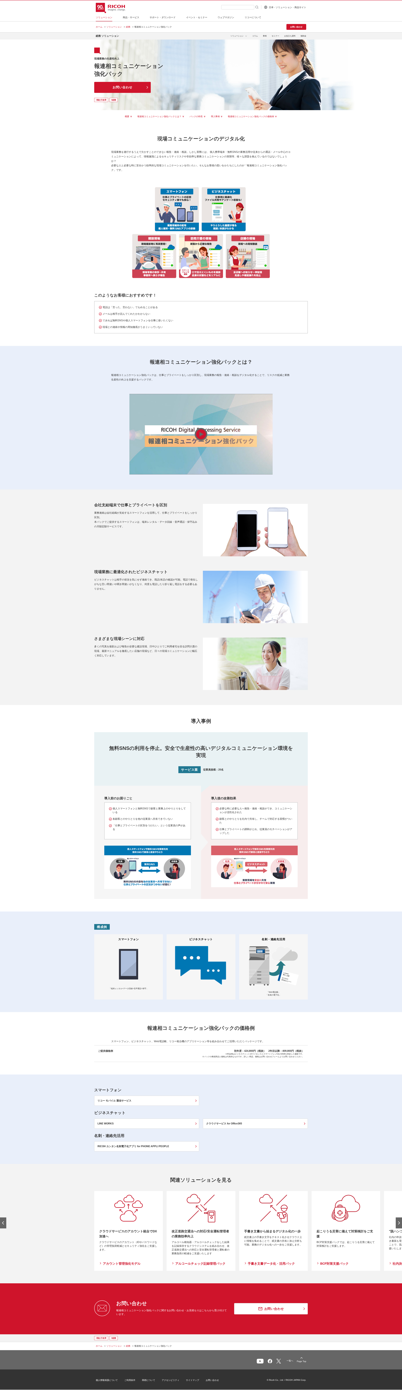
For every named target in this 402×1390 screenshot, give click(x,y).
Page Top (301, 1361)
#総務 (113, 100)
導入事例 (215, 116)
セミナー (275, 36)
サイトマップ (192, 1380)
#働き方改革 (101, 100)
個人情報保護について (107, 1380)
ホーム (99, 27)
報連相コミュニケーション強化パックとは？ (159, 116)
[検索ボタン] (256, 7)
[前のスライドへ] (3, 1222)
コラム (255, 36)
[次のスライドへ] (399, 1222)
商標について (148, 1380)
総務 (128, 27)
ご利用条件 (129, 1380)
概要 (127, 116)
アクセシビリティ (170, 1380)
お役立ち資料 (290, 36)
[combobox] (237, 7)
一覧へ (290, 1360)
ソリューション (114, 27)
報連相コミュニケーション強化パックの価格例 (251, 116)
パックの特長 (196, 116)
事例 (265, 36)
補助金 (303, 36)
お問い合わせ (212, 1380)
